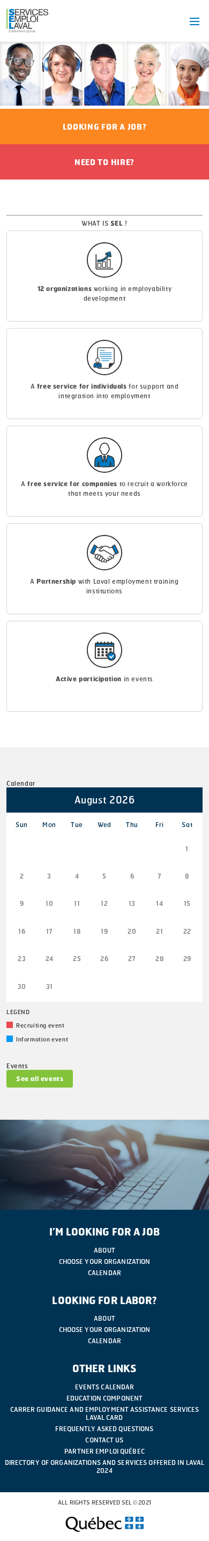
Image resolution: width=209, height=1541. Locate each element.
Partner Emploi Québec (104, 1451)
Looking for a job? (105, 126)
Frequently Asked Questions (104, 1429)
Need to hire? (104, 162)
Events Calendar (105, 1387)
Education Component (104, 1398)
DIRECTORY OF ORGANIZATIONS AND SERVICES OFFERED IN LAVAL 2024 (105, 1466)
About (104, 1250)
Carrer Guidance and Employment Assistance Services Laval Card (104, 1413)
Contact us (104, 1440)
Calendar (104, 1273)
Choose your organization (105, 1261)
